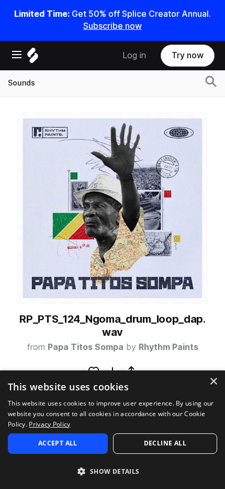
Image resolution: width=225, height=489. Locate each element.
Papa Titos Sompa (85, 347)
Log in (134, 55)
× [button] (213, 382)
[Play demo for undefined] (112, 208)
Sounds (21, 83)
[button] (112, 471)
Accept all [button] (57, 443)
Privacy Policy (49, 424)
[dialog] (112, 429)
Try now (188, 55)
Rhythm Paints (168, 347)
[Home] (32, 58)
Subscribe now (112, 26)
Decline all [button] (165, 443)
